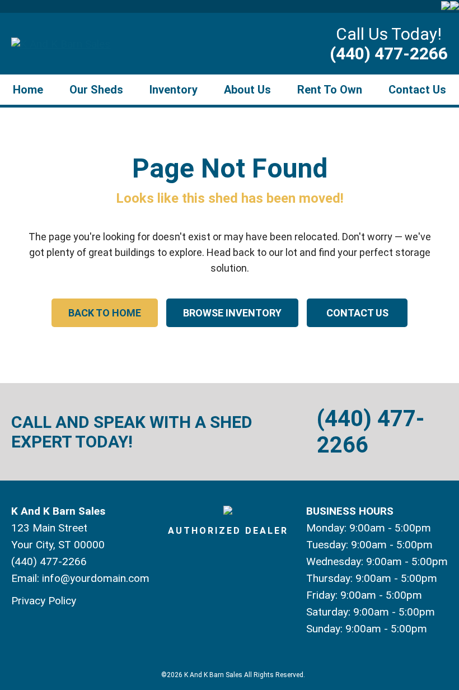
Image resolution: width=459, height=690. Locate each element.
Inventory (173, 89)
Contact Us (417, 89)
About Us (247, 89)
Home (28, 89)
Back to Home (104, 313)
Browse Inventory (232, 313)
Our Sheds (96, 89)
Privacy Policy (43, 600)
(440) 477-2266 (389, 53)
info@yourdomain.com (95, 578)
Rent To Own (329, 89)
